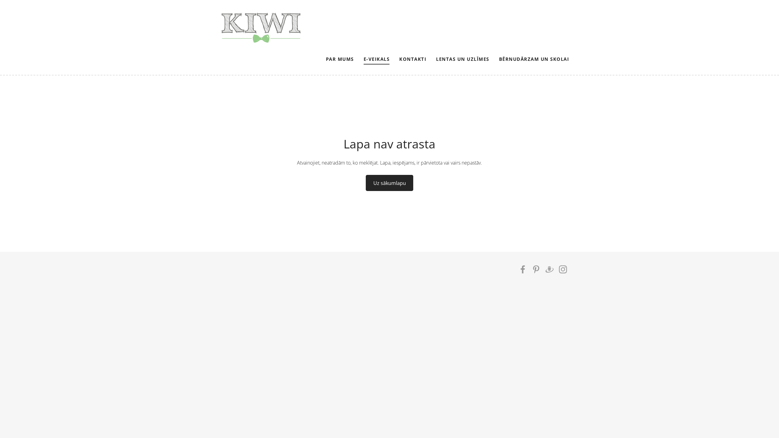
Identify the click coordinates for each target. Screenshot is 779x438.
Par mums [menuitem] (340, 59)
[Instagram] (563, 269)
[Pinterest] (536, 269)
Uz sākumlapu (389, 183)
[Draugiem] (549, 269)
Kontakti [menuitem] (412, 59)
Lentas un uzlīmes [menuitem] (462, 59)
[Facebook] (523, 269)
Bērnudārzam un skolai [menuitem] (534, 59)
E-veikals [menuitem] (377, 59)
